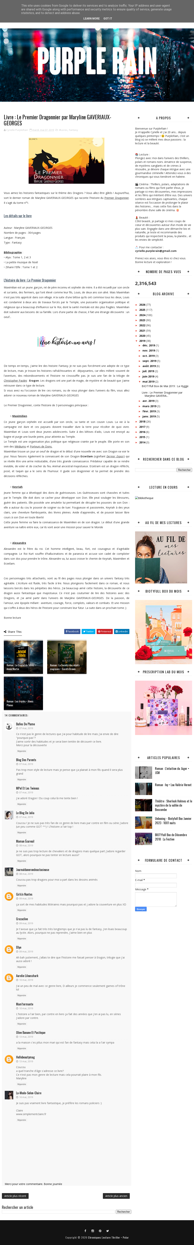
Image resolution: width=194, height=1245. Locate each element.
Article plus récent (15, 1196)
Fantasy (73, 130)
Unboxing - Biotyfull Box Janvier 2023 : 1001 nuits (173, 820)
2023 (142, 320)
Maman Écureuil (25, 841)
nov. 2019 (149, 350)
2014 (142, 442)
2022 (142, 325)
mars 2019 (149, 406)
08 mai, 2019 (26, 845)
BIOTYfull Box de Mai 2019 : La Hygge (165, 386)
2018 (142, 421)
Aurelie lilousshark (27, 975)
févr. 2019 (149, 411)
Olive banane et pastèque (30, 1032)
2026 (142, 304)
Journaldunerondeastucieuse (32, 869)
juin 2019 (148, 376)
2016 (142, 432)
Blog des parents (26, 760)
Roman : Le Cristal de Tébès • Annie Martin (21, 667)
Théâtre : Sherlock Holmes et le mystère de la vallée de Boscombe (173, 805)
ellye (18, 947)
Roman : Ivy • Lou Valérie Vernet (173, 785)
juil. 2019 (148, 371)
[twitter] (107, 1230)
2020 (142, 335)
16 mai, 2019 (26, 1097)
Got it (107, 18)
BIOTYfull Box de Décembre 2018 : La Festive (171, 837)
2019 (142, 341)
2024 (142, 315)
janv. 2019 (149, 416)
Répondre (21, 751)
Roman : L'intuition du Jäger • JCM (172, 770)
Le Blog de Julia (25, 813)
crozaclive (22, 919)
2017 (142, 427)
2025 (142, 310)
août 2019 (149, 366)
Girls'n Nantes (24, 894)
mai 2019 (148, 381)
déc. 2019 (149, 345)
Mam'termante (24, 1004)
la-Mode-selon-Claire (28, 1093)
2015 (142, 437)
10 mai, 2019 (26, 980)
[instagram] (93, 1230)
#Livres (63, 130)
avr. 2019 (148, 401)
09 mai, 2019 (26, 898)
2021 (142, 330)
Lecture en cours (163, 487)
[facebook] (85, 1230)
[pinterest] (100, 1230)
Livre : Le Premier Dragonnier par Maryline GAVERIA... (162, 394)
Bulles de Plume (25, 724)
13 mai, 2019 (26, 1036)
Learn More (91, 18)
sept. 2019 (149, 361)
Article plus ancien (116, 1196)
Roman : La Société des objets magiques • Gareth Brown (65, 667)
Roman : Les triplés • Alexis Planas (20, 703)
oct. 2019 (148, 356)
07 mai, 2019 (26, 728)
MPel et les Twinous (27, 788)
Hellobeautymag (25, 1057)
